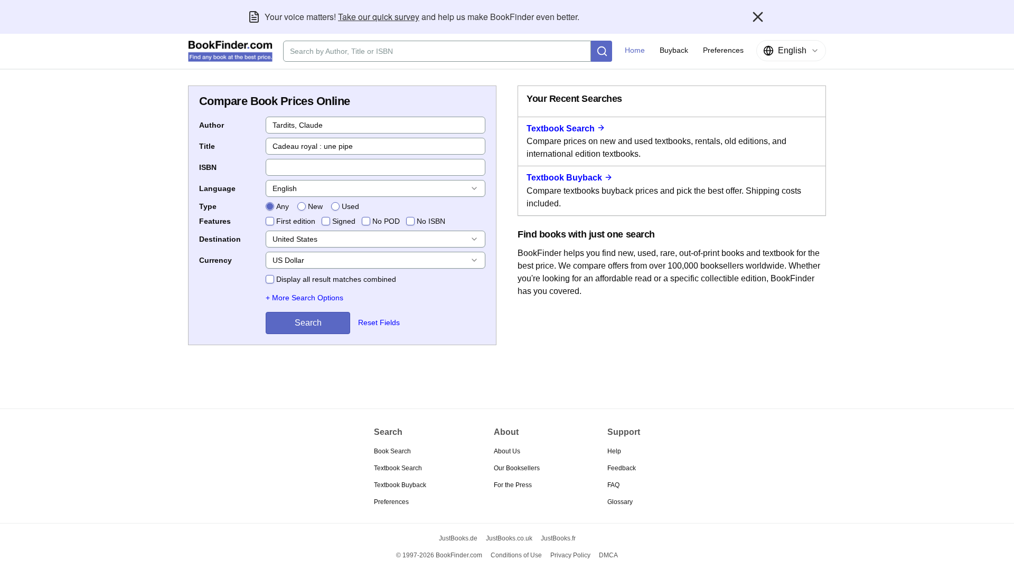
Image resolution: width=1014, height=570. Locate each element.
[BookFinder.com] (230, 51)
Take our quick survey (378, 17)
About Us (507, 451)
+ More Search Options (304, 297)
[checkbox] (270, 221)
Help (614, 451)
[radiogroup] (312, 206)
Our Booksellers (517, 468)
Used (350, 206)
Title (207, 146)
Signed (343, 221)
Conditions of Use (516, 555)
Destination (220, 239)
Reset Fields (379, 322)
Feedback (621, 468)
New (315, 206)
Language (217, 188)
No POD (386, 221)
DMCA (608, 555)
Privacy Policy (570, 555)
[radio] (270, 206)
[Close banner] (757, 16)
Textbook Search (561, 128)
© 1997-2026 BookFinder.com (439, 555)
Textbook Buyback (564, 177)
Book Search (392, 451)
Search (308, 322)
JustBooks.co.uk (509, 538)
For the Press (513, 485)
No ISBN (431, 221)
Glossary (620, 502)
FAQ (613, 485)
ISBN (208, 167)
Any (282, 206)
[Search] (601, 51)
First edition (295, 221)
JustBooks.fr (558, 538)
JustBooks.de (458, 538)
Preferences (391, 502)
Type (208, 206)
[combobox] (791, 50)
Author (211, 125)
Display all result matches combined (336, 279)
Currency (215, 260)
